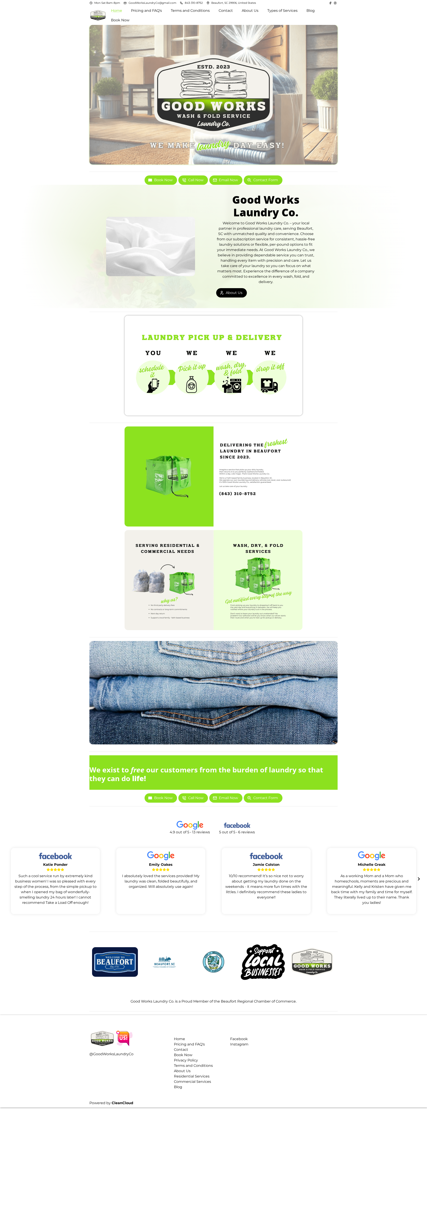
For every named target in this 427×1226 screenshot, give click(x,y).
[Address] (207, 2)
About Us (182, 1071)
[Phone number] (181, 2)
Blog (178, 1087)
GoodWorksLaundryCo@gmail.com (152, 2)
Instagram (239, 1044)
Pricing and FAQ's (189, 1044)
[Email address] (125, 2)
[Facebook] (331, 2)
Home (179, 1039)
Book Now (183, 1055)
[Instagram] (335, 2)
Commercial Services (192, 1081)
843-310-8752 (194, 2)
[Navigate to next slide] (418, 879)
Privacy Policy (186, 1060)
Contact (181, 1049)
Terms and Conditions (193, 1065)
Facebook (239, 1039)
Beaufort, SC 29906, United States (233, 2)
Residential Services (191, 1076)
